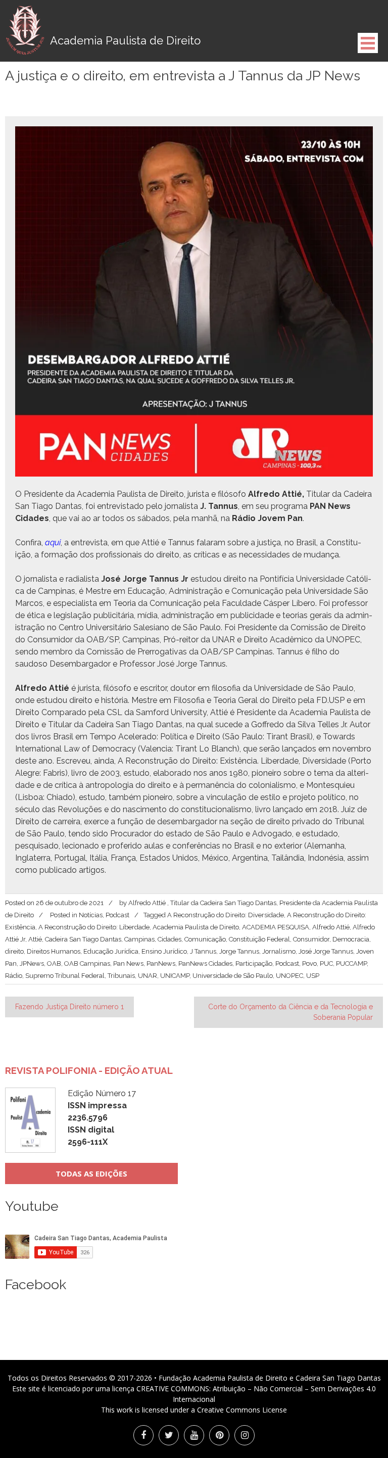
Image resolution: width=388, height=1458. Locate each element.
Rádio (13, 975)
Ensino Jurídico (164, 951)
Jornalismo (279, 951)
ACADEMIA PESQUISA (275, 927)
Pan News (128, 963)
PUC (326, 963)
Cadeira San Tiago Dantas (83, 939)
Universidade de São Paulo (232, 975)
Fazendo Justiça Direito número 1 (69, 1007)
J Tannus (203, 951)
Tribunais (121, 975)
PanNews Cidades (205, 963)
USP (312, 975)
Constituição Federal (259, 939)
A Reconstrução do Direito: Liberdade (94, 927)
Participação (253, 963)
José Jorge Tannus (326, 951)
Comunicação (205, 939)
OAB (54, 963)
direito (14, 951)
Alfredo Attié (331, 927)
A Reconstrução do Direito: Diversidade (225, 915)
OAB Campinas (87, 963)
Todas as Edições (91, 1173)
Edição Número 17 (102, 1118)
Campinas (139, 939)
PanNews (161, 963)
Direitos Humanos (53, 951)
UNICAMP (174, 975)
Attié (35, 939)
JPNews (32, 963)
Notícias (91, 915)
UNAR (147, 975)
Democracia (350, 939)
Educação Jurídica (110, 951)
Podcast (117, 915)
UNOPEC (289, 975)
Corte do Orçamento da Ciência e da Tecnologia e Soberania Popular (290, 1012)
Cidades (169, 939)
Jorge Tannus (239, 951)
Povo (309, 963)
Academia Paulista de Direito (196, 927)
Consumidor (311, 939)
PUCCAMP (351, 963)
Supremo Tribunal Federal (65, 975)
